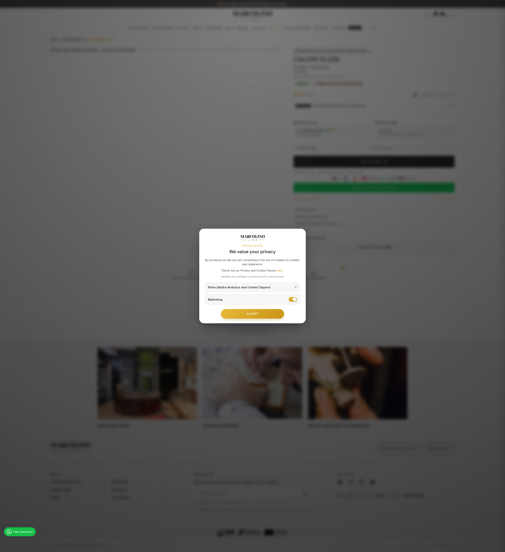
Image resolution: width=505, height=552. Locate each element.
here (280, 270)
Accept (252, 313)
